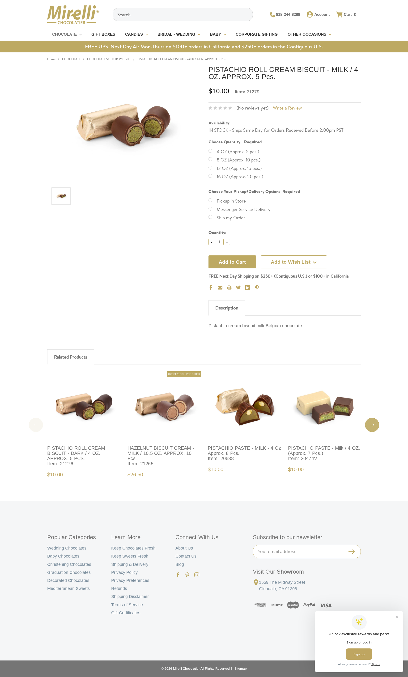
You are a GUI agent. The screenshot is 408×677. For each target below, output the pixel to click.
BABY (216, 34)
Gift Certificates (125, 612)
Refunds (119, 588)
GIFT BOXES (103, 34)
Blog (179, 564)
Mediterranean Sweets (68, 588)
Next (372, 425)
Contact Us (185, 556)
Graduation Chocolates (69, 572)
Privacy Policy (124, 572)
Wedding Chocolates (66, 548)
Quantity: (217, 232)
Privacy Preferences (130, 580)
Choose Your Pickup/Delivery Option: (254, 191)
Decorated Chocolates (68, 580)
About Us (184, 548)
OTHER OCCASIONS (307, 34)
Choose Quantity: (235, 141)
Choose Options (84, 406)
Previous (36, 425)
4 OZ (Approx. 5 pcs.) (238, 151)
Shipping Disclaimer (130, 596)
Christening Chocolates (69, 564)
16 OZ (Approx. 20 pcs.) (240, 176)
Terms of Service (127, 604)
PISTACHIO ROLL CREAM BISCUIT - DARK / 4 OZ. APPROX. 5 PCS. (76, 455)
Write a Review (287, 108)
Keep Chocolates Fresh (133, 548)
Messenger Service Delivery (244, 209)
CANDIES (134, 34)
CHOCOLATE (65, 34)
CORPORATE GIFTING (257, 34)
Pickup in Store (231, 201)
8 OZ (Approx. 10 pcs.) (238, 160)
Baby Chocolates (63, 556)
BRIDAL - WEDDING (176, 34)
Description (226, 308)
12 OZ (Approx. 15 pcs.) (239, 168)
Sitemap (240, 668)
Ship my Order (231, 218)
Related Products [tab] (70, 357)
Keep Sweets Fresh (129, 556)
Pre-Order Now (164, 406)
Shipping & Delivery (129, 564)
